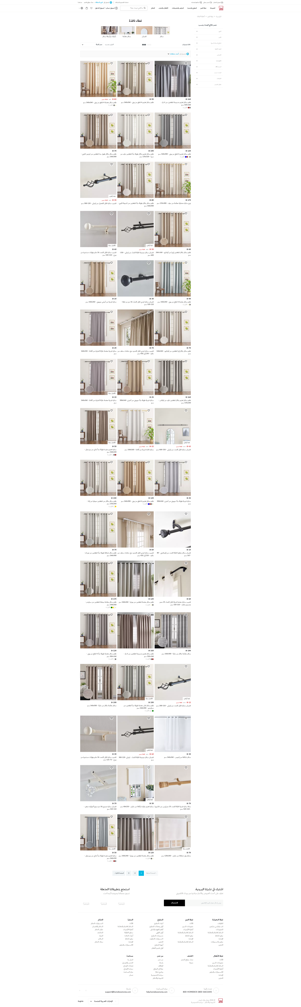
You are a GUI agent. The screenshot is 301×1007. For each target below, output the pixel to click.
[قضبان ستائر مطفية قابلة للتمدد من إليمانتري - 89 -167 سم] (173, 547)
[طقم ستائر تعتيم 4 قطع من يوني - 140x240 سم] (135, 96)
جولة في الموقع (158, 969)
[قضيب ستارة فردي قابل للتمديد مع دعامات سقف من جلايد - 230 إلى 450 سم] (135, 345)
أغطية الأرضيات (188, 929)
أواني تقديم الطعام (157, 948)
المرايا (101, 935)
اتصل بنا (130, 959)
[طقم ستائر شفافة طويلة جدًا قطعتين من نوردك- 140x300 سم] (98, 547)
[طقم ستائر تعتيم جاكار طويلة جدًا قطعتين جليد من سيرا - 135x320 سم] (135, 148)
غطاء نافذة (135, 21)
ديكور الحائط (219, 935)
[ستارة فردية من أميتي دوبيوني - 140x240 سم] (98, 296)
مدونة (191, 962)
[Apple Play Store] (121, 904)
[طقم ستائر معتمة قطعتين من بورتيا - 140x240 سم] (135, 596)
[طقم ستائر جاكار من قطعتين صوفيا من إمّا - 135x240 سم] (98, 495)
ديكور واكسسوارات (217, 942)
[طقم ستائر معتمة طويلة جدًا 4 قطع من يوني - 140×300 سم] (98, 648)
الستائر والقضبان (97, 926)
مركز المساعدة (128, 972)
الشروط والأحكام (158, 978)
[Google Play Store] (103, 904)
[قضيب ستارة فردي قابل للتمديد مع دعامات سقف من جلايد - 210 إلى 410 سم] (135, 547)
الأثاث (191, 923)
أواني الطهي (159, 932)
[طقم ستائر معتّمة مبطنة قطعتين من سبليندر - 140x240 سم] (98, 596)
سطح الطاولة (128, 932)
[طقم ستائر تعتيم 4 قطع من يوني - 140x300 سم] (173, 148)
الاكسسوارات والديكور (126, 945)
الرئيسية (218, 16)
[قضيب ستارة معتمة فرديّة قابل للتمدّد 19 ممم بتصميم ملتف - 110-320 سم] (173, 596)
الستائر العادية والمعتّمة (185, 932)
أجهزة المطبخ (159, 945)
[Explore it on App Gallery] (86, 904)
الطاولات (220, 923)
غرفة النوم (210, 16)
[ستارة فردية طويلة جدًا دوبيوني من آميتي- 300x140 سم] (135, 394)
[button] (91, 8)
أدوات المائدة (129, 935)
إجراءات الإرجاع (128, 965)
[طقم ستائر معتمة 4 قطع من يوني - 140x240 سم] (98, 96)
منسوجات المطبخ (157, 935)
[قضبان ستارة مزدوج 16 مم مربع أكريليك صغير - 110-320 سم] (98, 800)
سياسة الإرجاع (128, 969)
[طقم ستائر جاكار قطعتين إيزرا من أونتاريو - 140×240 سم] (173, 246)
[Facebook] (86, 990)
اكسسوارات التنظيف (156, 938)
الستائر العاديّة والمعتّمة (215, 932)
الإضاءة (221, 938)
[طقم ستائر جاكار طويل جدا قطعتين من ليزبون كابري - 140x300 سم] (98, 148)
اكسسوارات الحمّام (97, 923)
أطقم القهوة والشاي (156, 929)
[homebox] (220, 8)
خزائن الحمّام (99, 929)
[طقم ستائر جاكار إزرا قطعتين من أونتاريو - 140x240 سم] (173, 345)
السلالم (100, 938)
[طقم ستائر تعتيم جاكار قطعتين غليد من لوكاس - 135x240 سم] (173, 394)
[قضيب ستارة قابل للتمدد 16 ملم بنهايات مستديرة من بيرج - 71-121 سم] (98, 751)
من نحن (160, 959)
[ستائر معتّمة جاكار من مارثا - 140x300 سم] (173, 648)
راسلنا (161, 962)
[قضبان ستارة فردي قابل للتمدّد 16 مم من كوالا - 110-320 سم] (135, 296)
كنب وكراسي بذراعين (216, 926)
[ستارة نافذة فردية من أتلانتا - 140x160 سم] (135, 443)
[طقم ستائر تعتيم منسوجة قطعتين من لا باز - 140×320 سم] (173, 96)
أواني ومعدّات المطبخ (156, 926)
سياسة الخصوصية (157, 975)
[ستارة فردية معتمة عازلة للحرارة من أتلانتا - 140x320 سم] (98, 345)
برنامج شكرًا (159, 972)
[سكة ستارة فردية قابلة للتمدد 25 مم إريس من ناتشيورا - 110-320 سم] (173, 800)
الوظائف (160, 965)
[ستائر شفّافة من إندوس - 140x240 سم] (173, 751)
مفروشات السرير (187, 926)
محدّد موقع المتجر (187, 959)
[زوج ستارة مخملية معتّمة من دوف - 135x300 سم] (173, 197)
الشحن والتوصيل (127, 962)
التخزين (220, 945)
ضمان (131, 975)
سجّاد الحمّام (99, 942)
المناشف (100, 932)
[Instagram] (79, 990)
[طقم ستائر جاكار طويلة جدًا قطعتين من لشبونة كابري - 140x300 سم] (135, 197)
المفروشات (219, 929)
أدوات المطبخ (158, 923)
